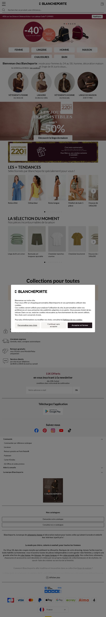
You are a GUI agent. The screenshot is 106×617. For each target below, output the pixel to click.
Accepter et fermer (80, 325)
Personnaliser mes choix (27, 325)
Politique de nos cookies (72, 320)
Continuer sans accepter (53, 325)
